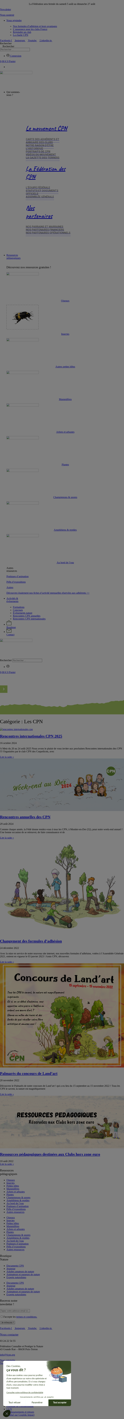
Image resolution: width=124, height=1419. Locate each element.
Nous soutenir (7, 15)
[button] (62, 657)
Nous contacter (9, 1334)
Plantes (65, 464)
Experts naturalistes (16, 1277)
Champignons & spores (65, 497)
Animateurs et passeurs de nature (23, 1274)
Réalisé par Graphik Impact (20, 1415)
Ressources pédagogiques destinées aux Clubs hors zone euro (50, 1154)
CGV (9, 1409)
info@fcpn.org (7, 1354)
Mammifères (65, 399)
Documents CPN (15, 1265)
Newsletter (5, 9)
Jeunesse (10, 1268)
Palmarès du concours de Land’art (28, 1073)
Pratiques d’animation (17, 576)
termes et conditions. (26, 1316)
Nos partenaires (39, 212)
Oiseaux (65, 300)
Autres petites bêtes (65, 366)
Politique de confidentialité (20, 1406)
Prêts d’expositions (16, 582)
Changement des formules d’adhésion (31, 941)
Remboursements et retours (20, 1412)
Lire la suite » (7, 757)
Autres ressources (15, 1212)
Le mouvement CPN (46, 128)
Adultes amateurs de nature (20, 1271)
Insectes (65, 334)
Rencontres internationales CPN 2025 (31, 736)
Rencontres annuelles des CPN (25, 817)
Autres (9, 587)
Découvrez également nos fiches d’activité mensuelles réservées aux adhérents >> (47, 593)
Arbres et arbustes (65, 432)
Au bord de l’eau (65, 562)
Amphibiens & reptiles (65, 529)
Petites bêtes (12, 1185)
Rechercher (6, 43)
